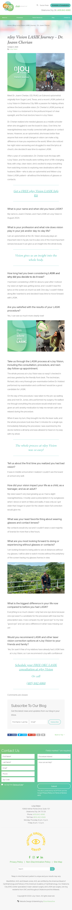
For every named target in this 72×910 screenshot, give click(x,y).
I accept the (8, 785)
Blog (53, 17)
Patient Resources (37, 17)
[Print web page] (38, 735)
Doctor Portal (44, 5)
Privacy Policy (47, 793)
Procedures (20, 17)
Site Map (58, 862)
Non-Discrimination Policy (38, 862)
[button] (32, 735)
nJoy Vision (13, 49)
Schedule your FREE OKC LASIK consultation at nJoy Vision (36, 667)
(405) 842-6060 (36, 683)
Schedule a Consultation (60, 5)
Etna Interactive (49, 901)
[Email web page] (43, 735)
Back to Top (59, 735)
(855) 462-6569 (39, 817)
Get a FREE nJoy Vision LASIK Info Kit (36, 193)
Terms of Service (61, 793)
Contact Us (67, 17)
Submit (54, 786)
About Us (4, 17)
